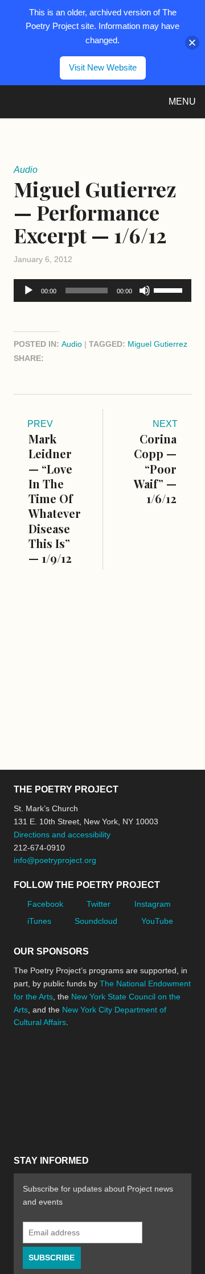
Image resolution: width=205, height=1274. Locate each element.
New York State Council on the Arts (32, 1107)
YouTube (157, 921)
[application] (102, 290)
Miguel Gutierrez (157, 343)
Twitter (98, 903)
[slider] (170, 289)
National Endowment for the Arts (45, 1058)
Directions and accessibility (62, 834)
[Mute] (144, 290)
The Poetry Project (62, 101)
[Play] (28, 290)
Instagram (152, 903)
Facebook (45, 903)
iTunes (39, 921)
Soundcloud (96, 921)
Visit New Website (103, 67)
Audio (72, 343)
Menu (182, 101)
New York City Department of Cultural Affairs (93, 1107)
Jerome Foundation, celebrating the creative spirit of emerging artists (119, 1058)
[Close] (192, 42)
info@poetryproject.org (55, 860)
